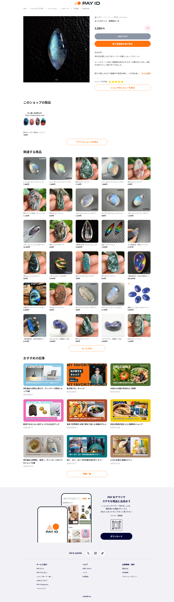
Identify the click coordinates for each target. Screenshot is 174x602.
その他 (75, 9)
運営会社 (125, 569)
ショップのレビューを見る (122, 88)
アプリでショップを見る (87, 142)
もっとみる (87, 348)
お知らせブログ (42, 581)
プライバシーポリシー (129, 577)
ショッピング (41, 588)
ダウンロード (116, 536)
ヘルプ (84, 572)
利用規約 (85, 577)
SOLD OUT (123, 36)
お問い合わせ (87, 569)
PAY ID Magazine (42, 584)
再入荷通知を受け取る (122, 44)
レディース (65, 9)
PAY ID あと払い (42, 572)
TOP (24, 9)
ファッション (52, 9)
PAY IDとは (40, 569)
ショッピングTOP (36, 9)
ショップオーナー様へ (44, 577)
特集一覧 (87, 474)
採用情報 (125, 572)
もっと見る (146, 73)
